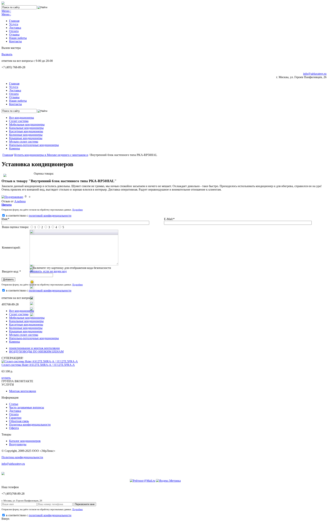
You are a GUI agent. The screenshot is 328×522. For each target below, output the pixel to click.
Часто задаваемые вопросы (26, 407)
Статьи (13, 404)
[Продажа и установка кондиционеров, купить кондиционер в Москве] (3, 3)
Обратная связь (19, 421)
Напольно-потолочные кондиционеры (34, 145)
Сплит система (18, 121)
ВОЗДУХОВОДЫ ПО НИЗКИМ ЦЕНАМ (36, 351)
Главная (14, 20)
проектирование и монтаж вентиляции (34, 348)
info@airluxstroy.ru (314, 73)
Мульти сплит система (23, 141)
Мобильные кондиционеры (27, 124)
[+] (13, 196)
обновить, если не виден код (48, 271)
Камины (14, 148)
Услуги (13, 24)
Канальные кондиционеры (26, 128)
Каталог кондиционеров (25, 441)
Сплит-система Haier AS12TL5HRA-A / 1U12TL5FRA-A (38, 364)
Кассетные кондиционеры (26, 131)
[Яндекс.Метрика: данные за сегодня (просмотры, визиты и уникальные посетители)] (168, 480)
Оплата (14, 31)
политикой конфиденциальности (50, 215)
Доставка (15, 27)
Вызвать (7, 54)
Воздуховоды (17, 444)
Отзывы (14, 34)
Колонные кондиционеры (26, 134)
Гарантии (15, 417)
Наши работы (18, 38)
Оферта (14, 428)
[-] (29, 196)
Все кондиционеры (21, 117)
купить (6, 377)
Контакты (15, 41)
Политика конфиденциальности (30, 424)
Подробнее (77, 209)
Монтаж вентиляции (22, 391)
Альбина (20, 201)
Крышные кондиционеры (25, 138)
